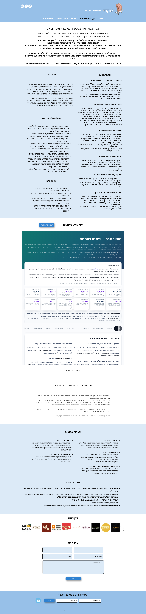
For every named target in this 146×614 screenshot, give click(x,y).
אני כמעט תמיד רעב (92, 10)
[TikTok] (30, 6)
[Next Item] (120, 528)
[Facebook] (26, 6)
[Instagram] (22, 6)
